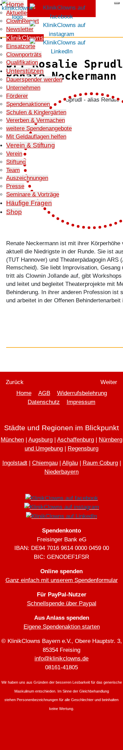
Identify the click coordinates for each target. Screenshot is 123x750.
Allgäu (70, 463)
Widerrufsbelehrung (82, 393)
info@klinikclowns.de (61, 658)
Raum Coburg (100, 463)
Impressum (81, 402)
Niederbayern (61, 472)
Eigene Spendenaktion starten (62, 626)
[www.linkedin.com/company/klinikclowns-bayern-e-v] (61, 46)
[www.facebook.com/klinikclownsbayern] (61, 12)
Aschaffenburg (75, 439)
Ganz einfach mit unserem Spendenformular (61, 580)
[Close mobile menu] (117, 3)
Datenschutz (44, 402)
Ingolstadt (14, 463)
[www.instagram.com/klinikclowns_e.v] (61, 29)
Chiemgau (45, 463)
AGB (44, 393)
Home (23, 393)
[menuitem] (24, 54)
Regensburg (83, 448)
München (12, 439)
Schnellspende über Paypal (61, 603)
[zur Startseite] (17, 9)
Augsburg (40, 439)
